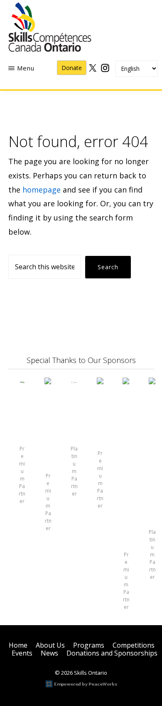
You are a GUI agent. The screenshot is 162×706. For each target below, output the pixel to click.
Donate (71, 68)
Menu (25, 68)
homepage (41, 190)
